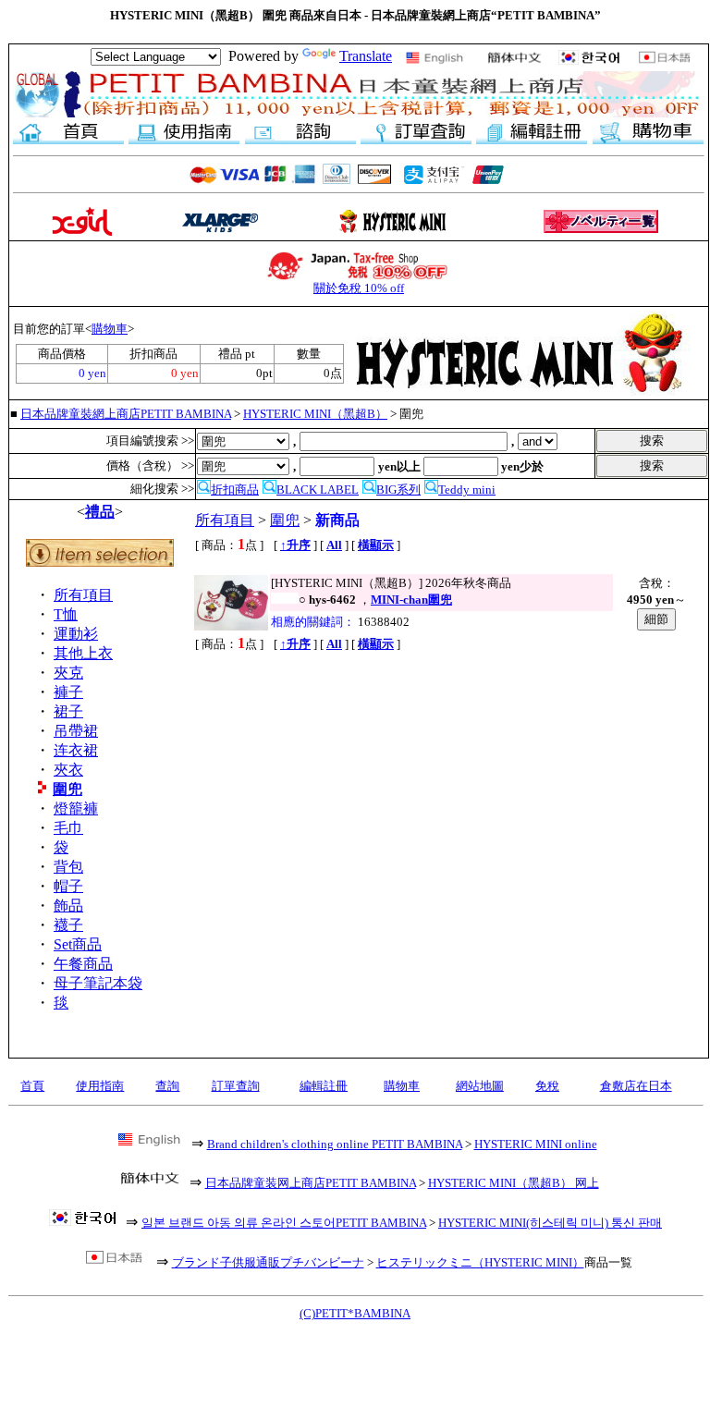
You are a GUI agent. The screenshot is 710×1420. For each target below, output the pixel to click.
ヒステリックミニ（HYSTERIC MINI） (480, 1262)
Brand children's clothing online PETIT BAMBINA (334, 1144)
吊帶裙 (76, 731)
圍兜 (67, 789)
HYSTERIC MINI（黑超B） (315, 414)
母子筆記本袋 (98, 983)
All (334, 545)
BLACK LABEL (317, 489)
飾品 (68, 905)
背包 (68, 867)
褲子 (68, 692)
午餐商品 (83, 964)
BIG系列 (398, 489)
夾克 (68, 672)
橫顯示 (376, 545)
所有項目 (83, 595)
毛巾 (68, 828)
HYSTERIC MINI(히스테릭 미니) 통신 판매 (550, 1223)
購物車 (110, 329)
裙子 (68, 711)
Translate (365, 56)
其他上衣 (83, 653)
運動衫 (76, 634)
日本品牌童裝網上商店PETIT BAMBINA (125, 414)
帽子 (68, 886)
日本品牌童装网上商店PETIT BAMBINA (310, 1183)
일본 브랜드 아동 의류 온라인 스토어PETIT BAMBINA (283, 1223)
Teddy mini (467, 489)
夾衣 (68, 769)
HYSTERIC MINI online (535, 1144)
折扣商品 (235, 489)
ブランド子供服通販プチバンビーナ (268, 1262)
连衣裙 (76, 750)
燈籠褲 (76, 808)
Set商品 (78, 944)
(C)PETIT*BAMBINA (355, 1313)
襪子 (68, 925)
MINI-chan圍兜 (411, 599)
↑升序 (295, 545)
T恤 (66, 614)
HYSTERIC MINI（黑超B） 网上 (513, 1183)
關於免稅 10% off (358, 288)
